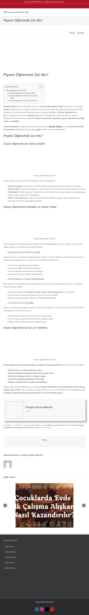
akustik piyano (49, 425)
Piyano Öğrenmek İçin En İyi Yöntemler (23, 100)
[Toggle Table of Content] (39, 87)
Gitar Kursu (9, 546)
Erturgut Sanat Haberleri (39, 407)
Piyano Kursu (10, 557)
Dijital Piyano (30, 427)
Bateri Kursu (10, 568)
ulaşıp (38, 130)
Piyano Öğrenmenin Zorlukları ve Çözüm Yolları (23, 97)
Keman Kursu (10, 552)
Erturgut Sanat (9, 106)
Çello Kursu (10, 563)
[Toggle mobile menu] (85, 12)
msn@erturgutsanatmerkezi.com (54, 2)
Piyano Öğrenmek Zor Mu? (16, 90)
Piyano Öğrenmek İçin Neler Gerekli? (22, 93)
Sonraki (80, 33)
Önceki (72, 33)
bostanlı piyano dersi (61, 425)
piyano (31, 115)
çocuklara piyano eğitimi (76, 425)
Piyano (6, 109)
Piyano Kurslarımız (11, 127)
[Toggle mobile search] (80, 12)
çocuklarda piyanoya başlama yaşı (14, 427)
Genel (33, 425)
